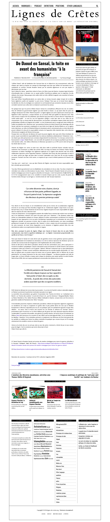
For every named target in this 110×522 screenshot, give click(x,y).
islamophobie (53, 78)
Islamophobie (39, 441)
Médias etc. (59, 463)
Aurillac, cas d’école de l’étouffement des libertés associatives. (88, 447)
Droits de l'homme (41, 431)
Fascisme (36, 436)
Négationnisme (45, 446)
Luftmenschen (79, 114)
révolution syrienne (61, 493)
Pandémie (43, 448)
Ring (35, 454)
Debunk (58, 439)
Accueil (43, 514)
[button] (96, 135)
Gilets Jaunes (36, 438)
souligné (22, 140)
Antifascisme (37, 424)
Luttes (35, 444)
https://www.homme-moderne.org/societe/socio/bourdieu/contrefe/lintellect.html (35, 349)
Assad (48, 427)
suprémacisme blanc (61, 496)
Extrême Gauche (49, 434)
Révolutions (36, 456)
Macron (38, 444)
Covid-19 (51, 429)
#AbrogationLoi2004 (61, 424)
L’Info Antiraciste (80, 121)
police (57, 481)
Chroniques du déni (44, 78)
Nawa (18, 315)
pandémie (58, 475)
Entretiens (58, 445)
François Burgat (66, 78)
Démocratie (49, 431)
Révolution (45, 453)
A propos (66, 514)
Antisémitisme (40, 426)
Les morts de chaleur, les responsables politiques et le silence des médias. (88, 442)
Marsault (43, 444)
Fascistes (41, 436)
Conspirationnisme (43, 429)
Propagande (41, 451)
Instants (58, 451)
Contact (49, 514)
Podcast (58, 478)
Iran (57, 454)
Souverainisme (47, 456)
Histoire (41, 438)
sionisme (41, 456)
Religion (51, 451)
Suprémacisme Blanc (39, 458)
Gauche (51, 436)
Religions (58, 487)
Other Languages (60, 472)
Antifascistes (42, 424)
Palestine (39, 448)
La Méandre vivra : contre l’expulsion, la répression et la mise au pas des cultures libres (88, 426)
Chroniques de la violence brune (64, 433)
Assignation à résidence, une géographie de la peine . (86, 437)
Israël (46, 442)
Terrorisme (50, 458)
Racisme (46, 450)
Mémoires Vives (60, 466)
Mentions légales (57, 514)
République (39, 454)
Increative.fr (69, 510)
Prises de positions (61, 484)
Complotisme (36, 429)
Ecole (35, 434)
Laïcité (50, 442)
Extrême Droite (40, 434)
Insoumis (44, 438)
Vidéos (58, 502)
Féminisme (47, 436)
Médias (39, 446)
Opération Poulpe (80, 125)
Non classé (59, 469)
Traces (58, 499)
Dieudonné (36, 431)
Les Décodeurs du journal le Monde (85, 118)
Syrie (46, 458)
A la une (36, 78)
